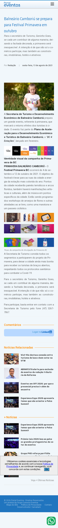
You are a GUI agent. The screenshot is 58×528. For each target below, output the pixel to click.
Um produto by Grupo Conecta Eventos (21, 503)
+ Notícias (10, 417)
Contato (48, 505)
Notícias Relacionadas (18, 347)
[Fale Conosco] (51, 521)
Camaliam (36, 507)
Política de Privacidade (31, 505)
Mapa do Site (12, 505)
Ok (46, 469)
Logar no (37, 332)
